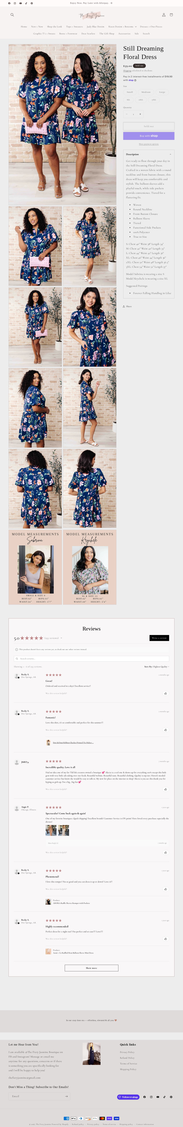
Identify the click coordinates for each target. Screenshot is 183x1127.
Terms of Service (128, 1063)
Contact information (145, 1124)
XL (130, 100)
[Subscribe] (66, 1096)
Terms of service (109, 1124)
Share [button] (129, 306)
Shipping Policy (128, 1069)
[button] (12, 15)
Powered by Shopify (60, 1124)
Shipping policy (126, 1124)
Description (132, 154)
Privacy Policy (127, 1052)
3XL (156, 100)
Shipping (127, 70)
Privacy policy (93, 1124)
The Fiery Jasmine (43, 1124)
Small (131, 93)
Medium (148, 93)
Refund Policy (127, 1057)
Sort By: (148, 666)
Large (164, 93)
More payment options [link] (149, 144)
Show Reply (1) (53, 843)
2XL (143, 100)
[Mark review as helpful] (165, 693)
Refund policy (78, 1124)
